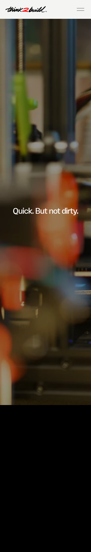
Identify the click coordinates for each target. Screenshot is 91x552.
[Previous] (39, 396)
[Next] (52, 396)
